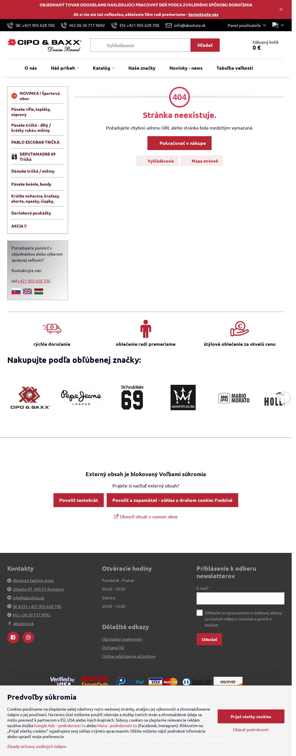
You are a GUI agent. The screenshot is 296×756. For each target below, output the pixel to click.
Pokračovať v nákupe (182, 143)
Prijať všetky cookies (251, 716)
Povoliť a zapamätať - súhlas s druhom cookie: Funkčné (172, 500)
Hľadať (205, 45)
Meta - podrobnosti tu (117, 725)
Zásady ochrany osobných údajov (36, 746)
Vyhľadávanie (160, 160)
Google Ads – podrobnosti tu (60, 725)
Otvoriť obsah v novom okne (148, 516)
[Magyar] (38, 292)
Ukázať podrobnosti (251, 729)
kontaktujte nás (203, 14)
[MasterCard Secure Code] (95, 681)
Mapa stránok (204, 160)
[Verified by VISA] (62, 681)
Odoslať (209, 639)
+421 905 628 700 (34, 280)
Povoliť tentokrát (78, 500)
